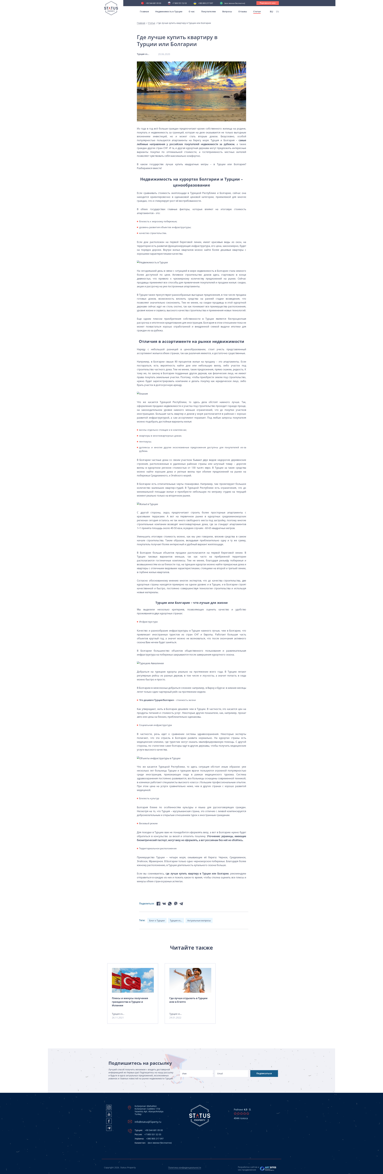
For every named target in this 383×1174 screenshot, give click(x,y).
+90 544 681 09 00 (153, 3)
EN (277, 11)
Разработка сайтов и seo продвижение (248, 1168)
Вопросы (227, 11)
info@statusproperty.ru (148, 1121)
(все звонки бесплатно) (234, 3)
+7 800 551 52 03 (179, 3)
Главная (144, 11)
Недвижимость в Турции (168, 11)
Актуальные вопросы (199, 920)
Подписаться (264, 1073)
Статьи (151, 23)
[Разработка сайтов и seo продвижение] (268, 1168)
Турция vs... (176, 920)
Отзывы (242, 11)
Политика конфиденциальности (184, 1167)
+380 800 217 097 (205, 3)
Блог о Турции (157, 920)
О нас (192, 11)
